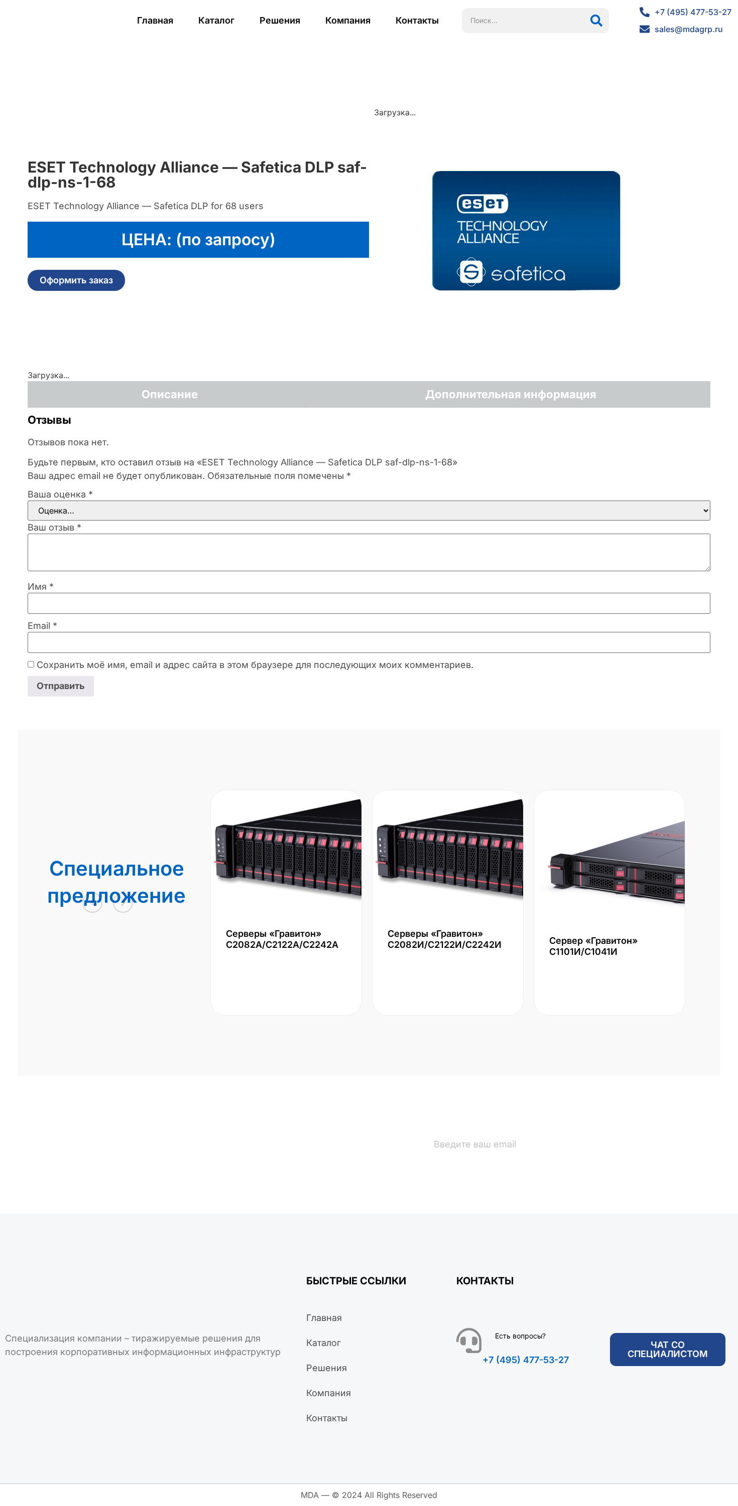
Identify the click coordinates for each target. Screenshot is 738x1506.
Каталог (216, 20)
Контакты (417, 20)
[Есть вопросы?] (468, 1340)
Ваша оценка (60, 494)
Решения (280, 20)
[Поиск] (596, 20)
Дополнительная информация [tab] (510, 394)
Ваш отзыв (54, 527)
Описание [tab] (170, 394)
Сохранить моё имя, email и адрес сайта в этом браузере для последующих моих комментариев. (255, 665)
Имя (41, 586)
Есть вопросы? (520, 1335)
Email (42, 625)
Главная (155, 20)
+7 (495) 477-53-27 (525, 1360)
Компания (348, 20)
